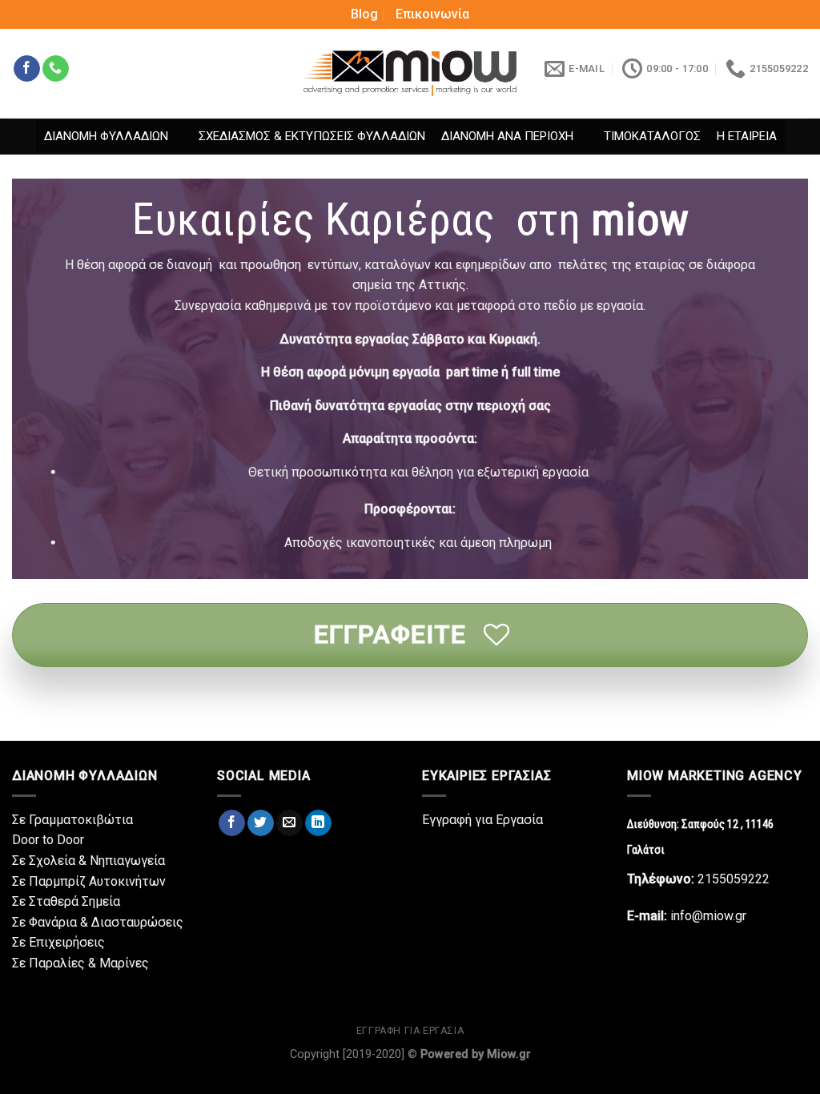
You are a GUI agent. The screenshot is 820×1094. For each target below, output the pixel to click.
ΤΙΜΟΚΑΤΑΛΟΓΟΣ (652, 136)
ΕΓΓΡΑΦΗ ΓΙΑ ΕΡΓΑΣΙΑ (410, 1030)
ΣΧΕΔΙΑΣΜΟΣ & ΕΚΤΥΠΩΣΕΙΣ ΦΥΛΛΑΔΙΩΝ (312, 136)
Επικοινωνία (432, 14)
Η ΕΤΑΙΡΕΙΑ (747, 136)
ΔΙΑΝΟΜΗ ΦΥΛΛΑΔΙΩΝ (106, 136)
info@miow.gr (708, 915)
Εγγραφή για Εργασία (482, 819)
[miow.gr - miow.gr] (410, 73)
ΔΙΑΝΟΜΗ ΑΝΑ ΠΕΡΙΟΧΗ (507, 136)
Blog (364, 14)
